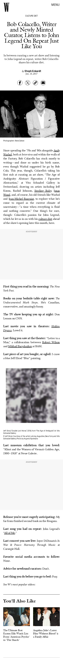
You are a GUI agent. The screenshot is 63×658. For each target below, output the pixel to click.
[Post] (27, 82)
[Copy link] (35, 82)
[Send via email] (43, 82)
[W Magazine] (6, 7)
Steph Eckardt (33, 70)
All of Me (9, 533)
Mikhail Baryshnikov (20, 346)
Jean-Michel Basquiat (21, 199)
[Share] (19, 82)
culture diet (45, 219)
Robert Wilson (51, 342)
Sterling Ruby (42, 191)
